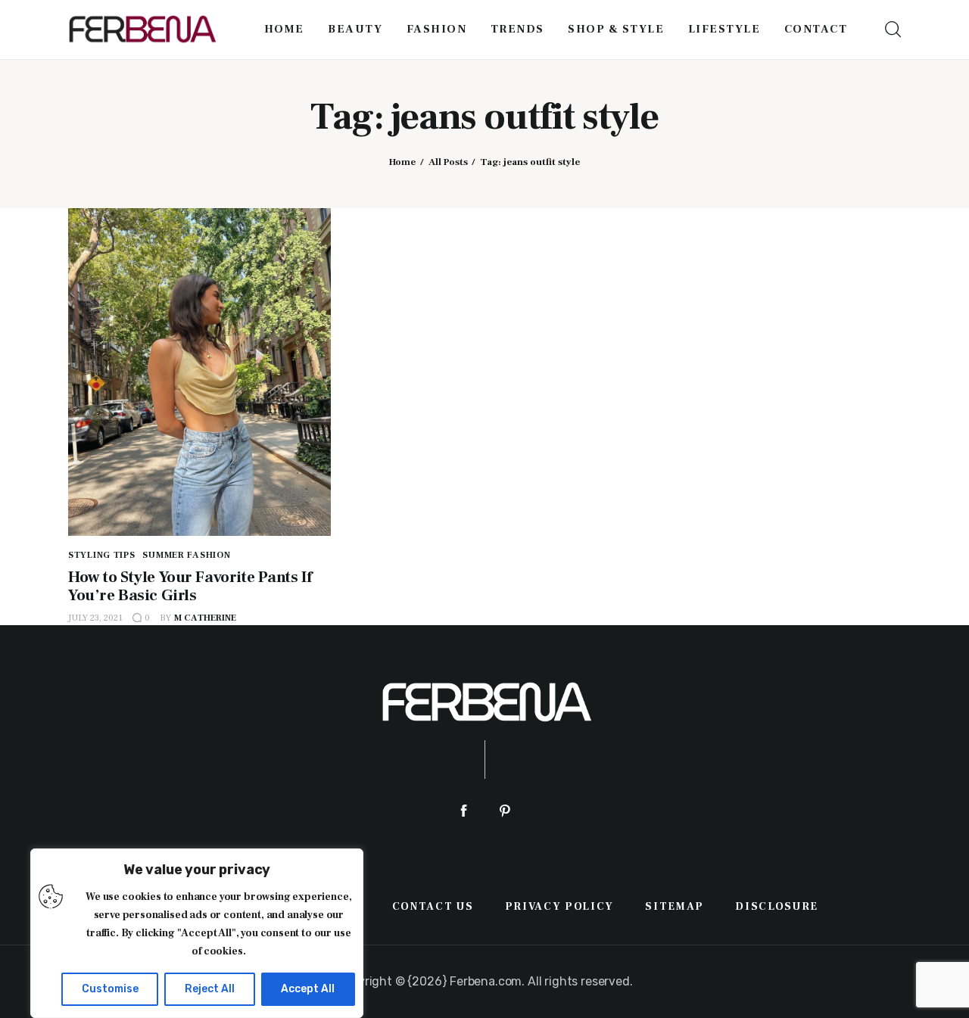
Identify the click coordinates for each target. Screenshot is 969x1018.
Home (402, 162)
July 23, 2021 (95, 618)
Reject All (210, 988)
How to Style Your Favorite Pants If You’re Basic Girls (189, 586)
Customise (110, 988)
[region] (196, 933)
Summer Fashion (186, 555)
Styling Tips (102, 555)
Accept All (308, 988)
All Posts (448, 162)
